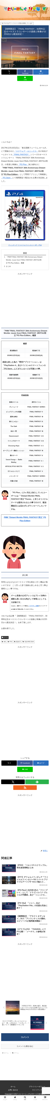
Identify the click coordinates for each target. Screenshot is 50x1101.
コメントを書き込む (25, 1046)
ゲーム (6, 637)
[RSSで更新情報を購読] (25, 787)
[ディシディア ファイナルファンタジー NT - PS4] (25, 215)
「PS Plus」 (23, 164)
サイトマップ (37, 1090)
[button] (45, 600)
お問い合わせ (13, 1090)
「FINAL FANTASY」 (21, 154)
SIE (5, 642)
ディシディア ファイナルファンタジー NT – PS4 (25, 245)
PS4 (11, 642)
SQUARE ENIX (29, 642)
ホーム (13, 1086)
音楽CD (18, 642)
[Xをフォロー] (13, 782)
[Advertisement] (25, 113)
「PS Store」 (6, 178)
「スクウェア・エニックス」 (26, 151)
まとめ (8, 266)
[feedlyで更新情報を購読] (37, 782)
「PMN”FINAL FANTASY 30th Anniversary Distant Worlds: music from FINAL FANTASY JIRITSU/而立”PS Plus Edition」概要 (24, 260)
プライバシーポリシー (37, 1086)
